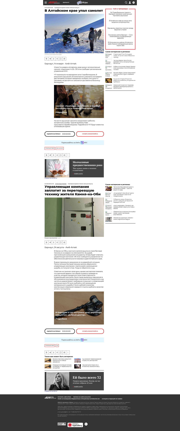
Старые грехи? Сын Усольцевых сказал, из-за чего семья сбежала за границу (123, 55)
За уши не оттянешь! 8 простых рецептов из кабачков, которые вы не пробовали (124, 80)
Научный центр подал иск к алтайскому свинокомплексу (90, 365)
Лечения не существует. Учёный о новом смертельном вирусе (123, 218)
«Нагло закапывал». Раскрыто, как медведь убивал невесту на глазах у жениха (123, 207)
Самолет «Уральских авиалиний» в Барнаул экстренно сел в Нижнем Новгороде (78, 107)
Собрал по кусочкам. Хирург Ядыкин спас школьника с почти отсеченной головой (124, 68)
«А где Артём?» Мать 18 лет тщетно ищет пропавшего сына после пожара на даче (123, 194)
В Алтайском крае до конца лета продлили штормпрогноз (120, 21)
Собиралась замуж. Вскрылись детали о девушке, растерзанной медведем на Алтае (123, 201)
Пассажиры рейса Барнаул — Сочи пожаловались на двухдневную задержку (120, 36)
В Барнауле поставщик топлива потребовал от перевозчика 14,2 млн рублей (62, 366)
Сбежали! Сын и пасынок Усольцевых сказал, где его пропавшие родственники (124, 213)
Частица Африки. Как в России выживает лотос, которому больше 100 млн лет (123, 62)
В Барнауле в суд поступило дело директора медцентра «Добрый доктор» (79, 313)
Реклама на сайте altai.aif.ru (82, 397)
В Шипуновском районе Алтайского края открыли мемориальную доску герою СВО (120, 44)
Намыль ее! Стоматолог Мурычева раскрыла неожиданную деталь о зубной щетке (123, 86)
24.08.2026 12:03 (49, 183)
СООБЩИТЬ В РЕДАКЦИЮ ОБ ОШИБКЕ (112, 398)
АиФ (59, 238)
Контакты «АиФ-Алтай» (64, 397)
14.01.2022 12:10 (49, 7)
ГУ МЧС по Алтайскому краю (53, 54)
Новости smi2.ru (51, 178)
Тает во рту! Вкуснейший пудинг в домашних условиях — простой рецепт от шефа (123, 188)
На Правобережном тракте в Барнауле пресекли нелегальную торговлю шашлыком (120, 14)
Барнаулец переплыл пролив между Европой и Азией (120, 29)
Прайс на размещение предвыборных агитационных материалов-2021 (79, 398)
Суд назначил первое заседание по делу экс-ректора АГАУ (91, 359)
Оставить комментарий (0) (90, 134)
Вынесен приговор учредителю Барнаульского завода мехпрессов (62, 360)
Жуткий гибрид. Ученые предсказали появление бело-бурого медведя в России (124, 74)
